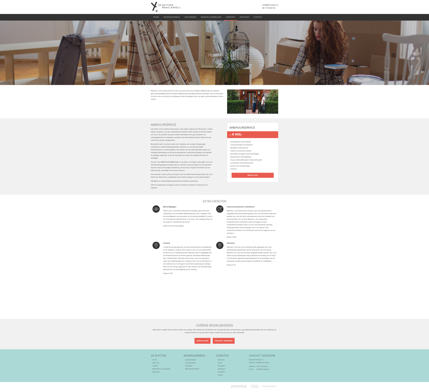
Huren (219, 363)
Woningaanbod (171, 17)
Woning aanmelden (211, 17)
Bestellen (253, 175)
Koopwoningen (190, 360)
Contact (257, 17)
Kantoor (244, 17)
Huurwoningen (190, 363)
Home (156, 17)
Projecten (221, 372)
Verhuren (221, 360)
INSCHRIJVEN (202, 341)
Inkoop (220, 375)
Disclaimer (156, 372)
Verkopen (221, 366)
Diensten (230, 17)
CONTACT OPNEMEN (224, 341)
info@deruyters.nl (270, 5)
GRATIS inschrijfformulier (170, 162)
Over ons (155, 363)
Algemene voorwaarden (161, 369)
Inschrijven (190, 17)
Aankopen (221, 369)
